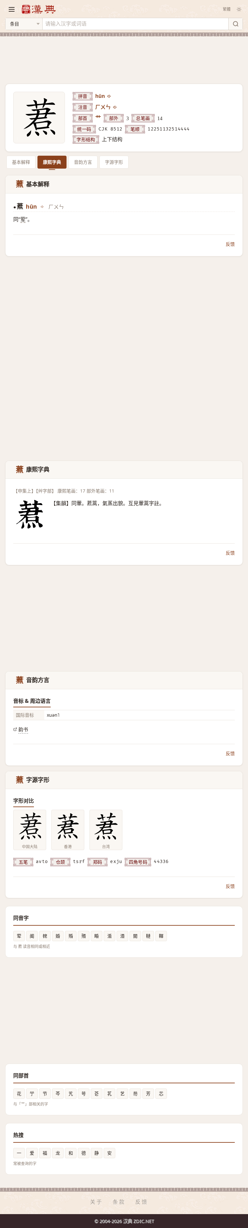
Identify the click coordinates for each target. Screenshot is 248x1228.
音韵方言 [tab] (83, 162)
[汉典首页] (38, 9)
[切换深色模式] (239, 9)
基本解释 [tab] (21, 162)
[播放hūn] (109, 96)
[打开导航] (11, 9)
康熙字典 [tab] (52, 162)
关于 (96, 1201)
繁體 (227, 9)
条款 (119, 1201)
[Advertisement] (124, 56)
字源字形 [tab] (114, 162)
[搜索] (235, 24)
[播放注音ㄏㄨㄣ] (115, 107)
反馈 (230, 244)
